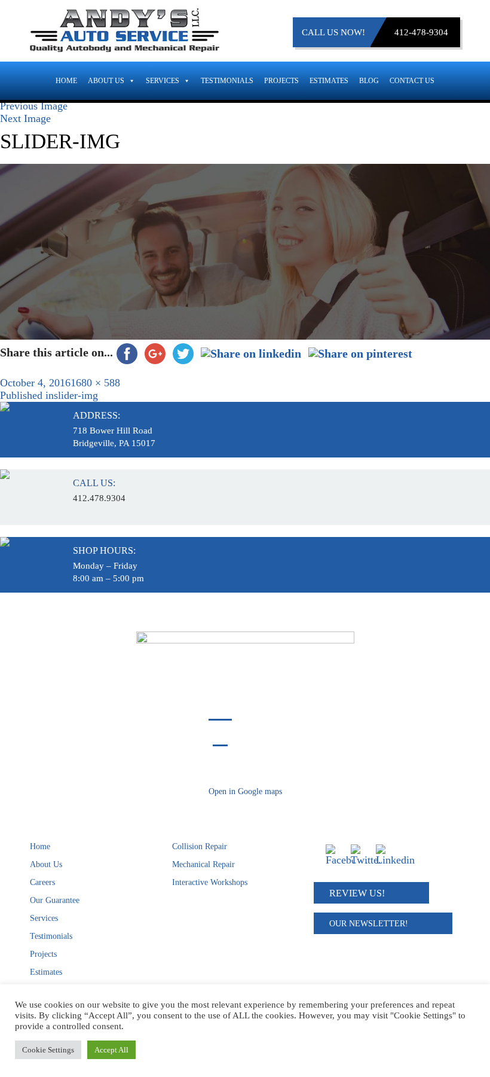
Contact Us (412, 81)
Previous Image (34, 106)
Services (162, 81)
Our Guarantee (54, 900)
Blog (369, 81)
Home (66, 81)
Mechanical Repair (203, 864)
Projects (281, 81)
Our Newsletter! (368, 923)
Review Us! (357, 893)
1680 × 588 (95, 383)
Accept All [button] (111, 1049)
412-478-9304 (421, 32)
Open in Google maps (245, 791)
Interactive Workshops (209, 882)
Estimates (329, 81)
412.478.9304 (99, 498)
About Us (106, 81)
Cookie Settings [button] (48, 1049)
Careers (42, 882)
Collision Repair (199, 846)
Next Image (25, 118)
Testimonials (227, 81)
